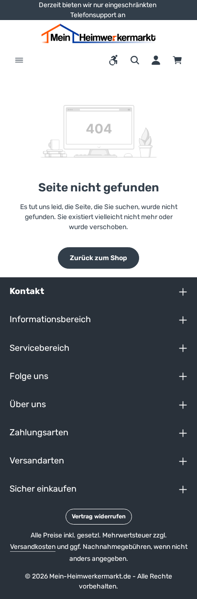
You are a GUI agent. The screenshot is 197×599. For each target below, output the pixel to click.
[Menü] (19, 60)
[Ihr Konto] (155, 60)
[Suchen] (134, 60)
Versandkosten (32, 547)
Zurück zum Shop (98, 258)
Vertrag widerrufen (99, 516)
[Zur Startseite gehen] (98, 33)
